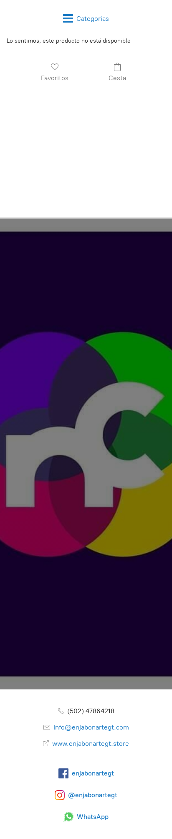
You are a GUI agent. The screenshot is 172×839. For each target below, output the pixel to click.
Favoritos (54, 78)
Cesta (117, 78)
